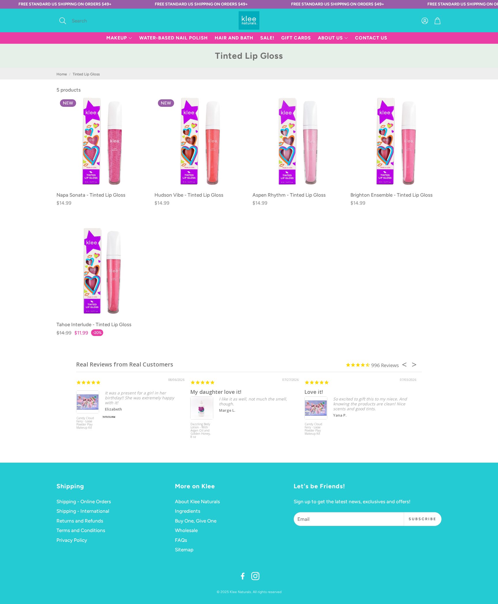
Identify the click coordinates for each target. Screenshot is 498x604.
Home (61, 74)
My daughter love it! (215, 391)
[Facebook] (243, 576)
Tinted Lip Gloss (86, 74)
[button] (94, 21)
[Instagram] (255, 576)
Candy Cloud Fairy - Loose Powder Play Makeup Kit (85, 423)
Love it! (313, 391)
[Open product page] (298, 141)
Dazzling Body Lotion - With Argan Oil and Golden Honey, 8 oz (200, 431)
